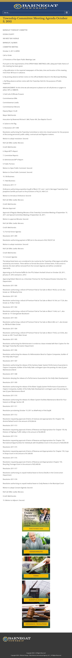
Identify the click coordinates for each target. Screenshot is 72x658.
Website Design (24, 655)
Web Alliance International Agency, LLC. (39, 655)
